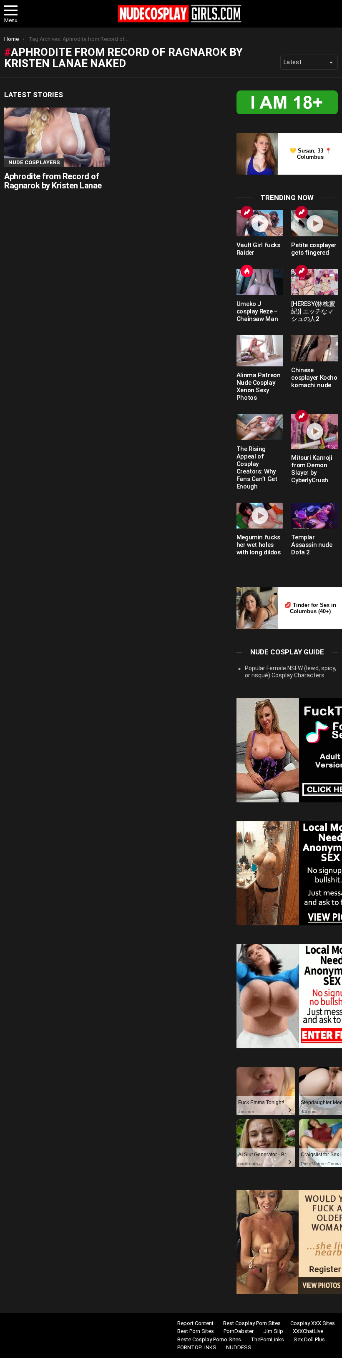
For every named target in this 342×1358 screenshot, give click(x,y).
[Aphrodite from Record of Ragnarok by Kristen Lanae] (57, 137)
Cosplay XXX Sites (312, 1323)
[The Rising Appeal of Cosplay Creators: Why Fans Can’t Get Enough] (259, 427)
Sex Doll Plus (309, 1339)
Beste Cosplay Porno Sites (209, 1339)
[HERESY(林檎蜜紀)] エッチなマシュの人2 (313, 311)
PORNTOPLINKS (196, 1347)
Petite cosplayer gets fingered (313, 248)
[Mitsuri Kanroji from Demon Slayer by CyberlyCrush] (314, 431)
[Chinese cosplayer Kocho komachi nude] (314, 348)
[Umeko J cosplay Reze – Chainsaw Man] (259, 282)
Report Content (195, 1323)
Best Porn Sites (195, 1331)
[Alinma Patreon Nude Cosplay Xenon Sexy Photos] (259, 350)
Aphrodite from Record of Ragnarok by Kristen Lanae (53, 181)
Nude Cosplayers (34, 162)
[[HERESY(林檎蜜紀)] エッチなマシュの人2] (314, 282)
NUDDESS (238, 1347)
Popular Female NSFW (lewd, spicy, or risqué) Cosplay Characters (290, 672)
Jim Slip (273, 1331)
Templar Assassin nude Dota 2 (311, 545)
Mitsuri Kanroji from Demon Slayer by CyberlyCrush (311, 469)
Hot (247, 271)
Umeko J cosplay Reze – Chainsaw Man (257, 311)
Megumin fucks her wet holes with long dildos (258, 545)
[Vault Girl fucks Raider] (259, 223)
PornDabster (239, 1331)
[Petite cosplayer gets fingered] (314, 223)
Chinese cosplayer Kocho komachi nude (314, 377)
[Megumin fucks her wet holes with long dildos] (259, 516)
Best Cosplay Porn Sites (252, 1323)
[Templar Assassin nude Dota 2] (314, 516)
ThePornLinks (267, 1339)
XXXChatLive (308, 1331)
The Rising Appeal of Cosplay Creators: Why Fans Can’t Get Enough (256, 467)
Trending (247, 212)
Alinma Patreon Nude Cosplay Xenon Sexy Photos (258, 386)
